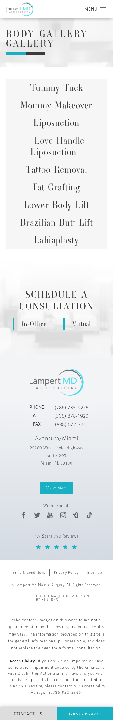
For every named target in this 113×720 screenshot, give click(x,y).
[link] (72, 407)
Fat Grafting (56, 187)
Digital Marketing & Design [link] (62, 598)
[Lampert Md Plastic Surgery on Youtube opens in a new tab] (50, 515)
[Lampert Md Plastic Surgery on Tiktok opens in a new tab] (89, 515)
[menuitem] (24, 515)
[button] (103, 9)
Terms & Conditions (28, 572)
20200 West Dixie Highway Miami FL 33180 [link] (56, 455)
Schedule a (56, 300)
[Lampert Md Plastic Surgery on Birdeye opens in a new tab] (76, 515)
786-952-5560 (67, 692)
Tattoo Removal (56, 169)
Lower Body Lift (56, 204)
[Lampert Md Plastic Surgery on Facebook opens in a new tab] (24, 515)
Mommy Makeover (56, 105)
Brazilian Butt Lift (56, 222)
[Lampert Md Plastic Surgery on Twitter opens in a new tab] (37, 515)
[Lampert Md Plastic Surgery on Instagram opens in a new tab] (63, 515)
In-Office (34, 323)
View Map (56, 487)
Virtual (81, 323)
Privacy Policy (66, 572)
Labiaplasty (56, 240)
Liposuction (56, 122)
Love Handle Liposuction (57, 146)
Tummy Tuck (56, 87)
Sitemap (94, 572)
